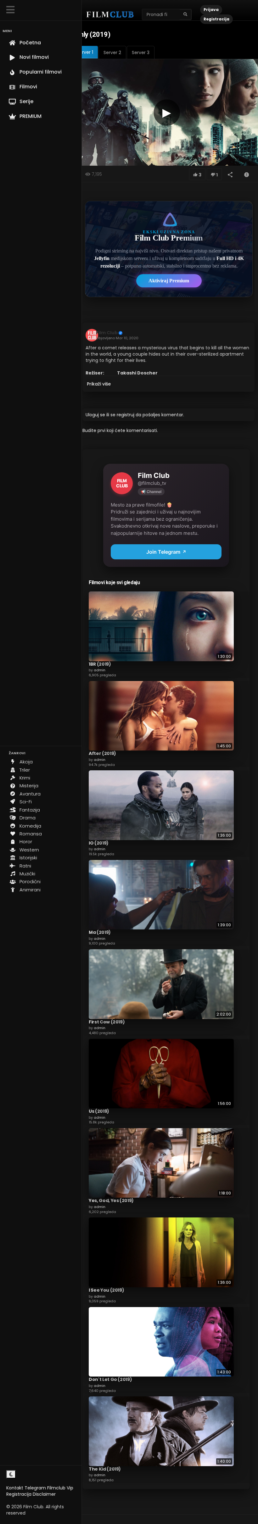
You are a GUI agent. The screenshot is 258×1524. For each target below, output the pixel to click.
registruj (125, 415)
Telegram (35, 1488)
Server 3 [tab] (140, 52)
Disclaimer (44, 1494)
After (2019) (102, 753)
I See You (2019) (106, 1290)
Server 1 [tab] (85, 52)
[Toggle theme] (11, 1474)
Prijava (211, 9)
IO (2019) (99, 843)
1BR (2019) (100, 664)
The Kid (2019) (105, 1469)
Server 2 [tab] (112, 52)
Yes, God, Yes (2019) (111, 1200)
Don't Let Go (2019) (110, 1379)
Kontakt (14, 1488)
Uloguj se (95, 415)
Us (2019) (99, 1111)
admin (99, 670)
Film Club (107, 333)
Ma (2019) (100, 932)
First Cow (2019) (107, 1022)
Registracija (18, 1494)
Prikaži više (99, 384)
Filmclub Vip (60, 1488)
